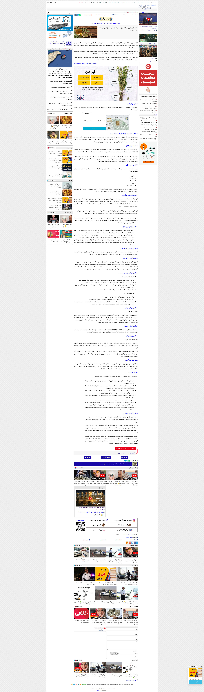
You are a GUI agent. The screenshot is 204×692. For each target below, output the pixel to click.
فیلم (89, 2)
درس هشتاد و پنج (152, 61)
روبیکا (83, 63)
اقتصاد (117, 2)
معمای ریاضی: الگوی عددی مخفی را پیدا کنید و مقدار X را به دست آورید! (149, 128)
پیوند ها (128, 2)
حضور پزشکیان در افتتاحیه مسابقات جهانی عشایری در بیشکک (148, 27)
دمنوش (127, 537)
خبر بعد (123, 457)
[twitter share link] (74, 15)
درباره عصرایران (118, 684)
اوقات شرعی (132, 2)
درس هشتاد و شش (152, 58)
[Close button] (201, 666)
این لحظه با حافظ (123, 525)
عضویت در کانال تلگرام (91, 63)
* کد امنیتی (135, 651)
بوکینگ (99, 630)
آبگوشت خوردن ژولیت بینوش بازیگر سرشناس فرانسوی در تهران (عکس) (149, 107)
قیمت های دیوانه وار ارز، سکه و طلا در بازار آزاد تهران (59, 109)
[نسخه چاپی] (110, 14)
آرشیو (147, 2)
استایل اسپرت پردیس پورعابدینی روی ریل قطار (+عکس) (148, 111)
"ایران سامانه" (99, 690)
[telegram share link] (78, 15)
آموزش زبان (81, 2)
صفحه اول (154, 2)
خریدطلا (94, 128)
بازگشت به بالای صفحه (131, 680)
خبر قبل (89, 457)
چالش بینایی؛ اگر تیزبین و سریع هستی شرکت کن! (149, 132)
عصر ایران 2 (85, 2)
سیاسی (120, 2)
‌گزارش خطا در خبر (88, 15)
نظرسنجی (140, 2)
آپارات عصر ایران (97, 530)
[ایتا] (127, 543)
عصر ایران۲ (123, 684)
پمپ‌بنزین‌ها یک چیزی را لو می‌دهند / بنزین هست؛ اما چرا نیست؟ (90, 512)
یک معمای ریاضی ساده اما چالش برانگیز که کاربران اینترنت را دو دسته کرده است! (148, 125)
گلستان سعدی (97, 525)
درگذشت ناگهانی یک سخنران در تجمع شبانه (60, 87)
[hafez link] (105, 19)
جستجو (144, 2)
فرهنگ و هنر (103, 2)
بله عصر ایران (77, 63)
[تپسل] (83, 113)
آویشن (131, 537)
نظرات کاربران (106, 457)
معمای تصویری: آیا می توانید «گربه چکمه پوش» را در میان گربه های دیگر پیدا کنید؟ (148, 121)
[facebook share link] (76, 15)
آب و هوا (136, 2)
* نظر (136, 639)
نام (136, 629)
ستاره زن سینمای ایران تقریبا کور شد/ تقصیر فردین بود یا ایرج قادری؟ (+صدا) (56, 43)
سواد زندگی (124, 2)
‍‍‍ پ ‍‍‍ (115, 14)
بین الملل (107, 2)
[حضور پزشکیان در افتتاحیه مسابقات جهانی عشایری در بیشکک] (148, 19)
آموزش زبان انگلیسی (123, 530)
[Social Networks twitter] (127, 461)
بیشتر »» (142, 12)
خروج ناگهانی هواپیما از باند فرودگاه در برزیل (149, 31)
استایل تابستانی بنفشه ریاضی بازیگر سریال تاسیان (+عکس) (148, 100)
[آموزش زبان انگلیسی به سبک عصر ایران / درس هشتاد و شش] (148, 51)
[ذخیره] (112, 15)
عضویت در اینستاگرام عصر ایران (123, 520)
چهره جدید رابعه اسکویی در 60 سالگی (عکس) (149, 104)
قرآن (94, 2)
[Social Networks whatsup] (129, 461)
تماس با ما (150, 2)
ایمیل (136, 634)
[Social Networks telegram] (125, 461)
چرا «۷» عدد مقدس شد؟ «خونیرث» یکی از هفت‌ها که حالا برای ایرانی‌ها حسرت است (92, 508)
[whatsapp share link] (80, 15)
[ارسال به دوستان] (111, 14)
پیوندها (101, 684)
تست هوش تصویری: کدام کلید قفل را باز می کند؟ (148, 139)
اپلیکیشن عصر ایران (80, 520)
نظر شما (136, 627)
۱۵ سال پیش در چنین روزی (97, 520)
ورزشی (111, 2)
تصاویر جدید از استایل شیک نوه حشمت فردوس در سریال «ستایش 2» (149, 97)
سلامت (132, 15)
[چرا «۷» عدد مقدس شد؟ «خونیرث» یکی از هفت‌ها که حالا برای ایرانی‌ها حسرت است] (90, 498)
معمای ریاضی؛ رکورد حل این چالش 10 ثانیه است (148, 135)
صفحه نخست (136, 15)
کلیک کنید (195, 682)
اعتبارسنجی (104, 630)
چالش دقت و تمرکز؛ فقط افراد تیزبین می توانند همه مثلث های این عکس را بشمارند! (148, 118)
